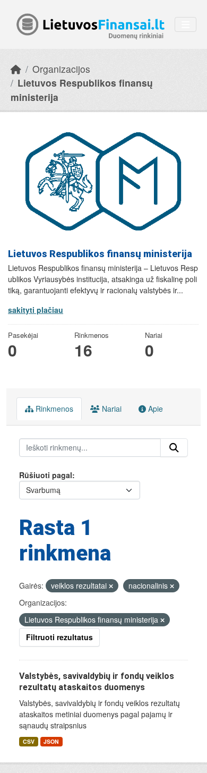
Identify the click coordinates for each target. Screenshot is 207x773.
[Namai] (16, 68)
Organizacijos (61, 68)
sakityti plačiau (35, 309)
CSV (28, 741)
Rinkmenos (53, 408)
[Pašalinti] (111, 586)
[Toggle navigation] (185, 24)
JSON (51, 741)
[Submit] (174, 447)
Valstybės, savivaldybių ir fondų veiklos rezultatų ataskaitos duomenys (96, 681)
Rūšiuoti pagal (45, 475)
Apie (154, 408)
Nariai (111, 408)
